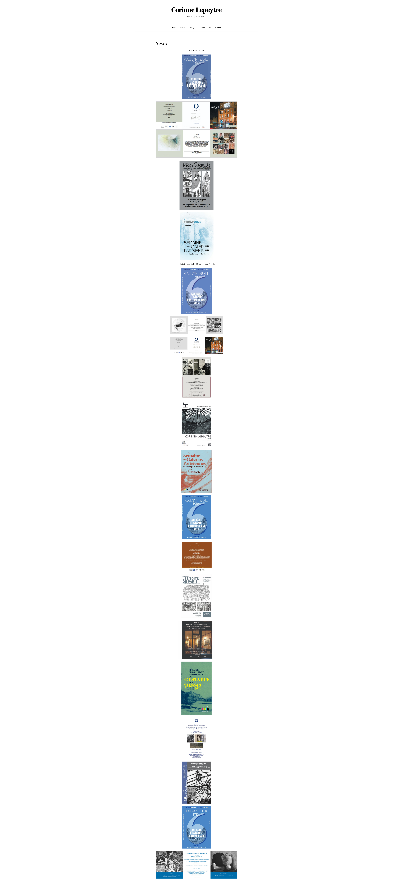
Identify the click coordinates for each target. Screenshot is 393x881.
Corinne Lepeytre (196, 9)
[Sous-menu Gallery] (194, 27)
